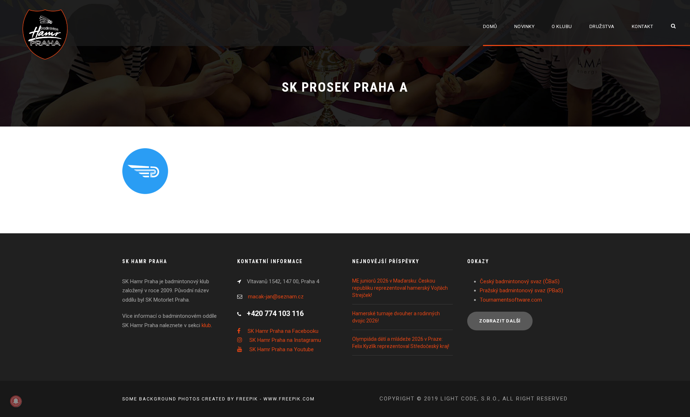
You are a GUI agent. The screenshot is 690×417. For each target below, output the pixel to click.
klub (206, 325)
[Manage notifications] (16, 401)
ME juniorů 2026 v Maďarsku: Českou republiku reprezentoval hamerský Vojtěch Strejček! (400, 288)
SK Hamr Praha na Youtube (281, 349)
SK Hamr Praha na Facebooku (283, 331)
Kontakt (642, 26)
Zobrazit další (500, 321)
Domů (490, 26)
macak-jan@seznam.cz (276, 296)
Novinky (524, 26)
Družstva (602, 26)
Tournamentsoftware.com (511, 300)
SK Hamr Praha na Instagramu (285, 340)
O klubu (562, 26)
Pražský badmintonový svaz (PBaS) (521, 290)
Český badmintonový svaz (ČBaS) (520, 281)
